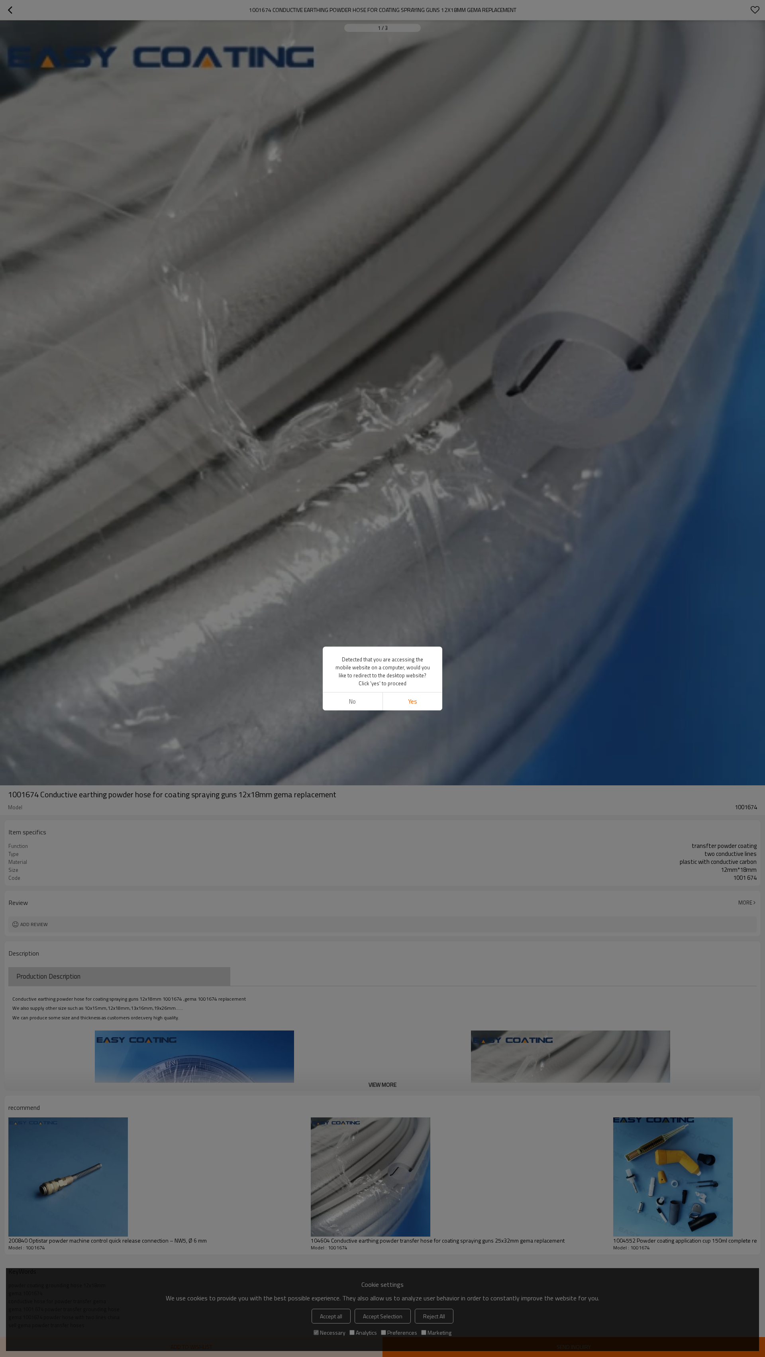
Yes (412, 701)
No (352, 701)
